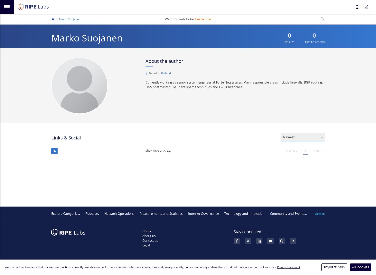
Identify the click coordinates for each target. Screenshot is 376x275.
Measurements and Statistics (161, 213)
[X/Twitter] (248, 241)
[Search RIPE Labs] (323, 19)
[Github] (282, 241)
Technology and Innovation (244, 213)
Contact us (150, 240)
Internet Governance (203, 213)
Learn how (203, 19)
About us (149, 236)
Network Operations (119, 213)
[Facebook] (237, 241)
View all (320, 214)
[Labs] (53, 18)
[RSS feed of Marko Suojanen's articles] (54, 151)
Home (146, 231)
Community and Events (287, 213)
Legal (146, 245)
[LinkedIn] (259, 241)
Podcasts (92, 213)
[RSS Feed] (293, 241)
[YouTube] (270, 241)
